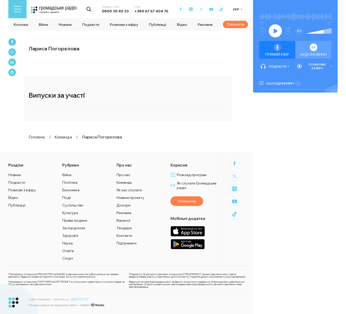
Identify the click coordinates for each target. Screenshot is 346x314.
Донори (123, 205)
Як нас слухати (129, 190)
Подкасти (90, 24)
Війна (43, 24)
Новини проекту (130, 197)
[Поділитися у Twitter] (12, 52)
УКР (236, 9)
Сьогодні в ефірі (280, 83)
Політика (70, 182)
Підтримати (127, 243)
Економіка (71, 190)
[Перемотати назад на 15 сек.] (262, 31)
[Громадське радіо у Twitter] (201, 9)
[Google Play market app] (187, 244)
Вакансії (123, 220)
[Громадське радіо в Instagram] (191, 9)
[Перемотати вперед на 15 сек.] (288, 31)
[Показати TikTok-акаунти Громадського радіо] (221, 9)
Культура (70, 213)
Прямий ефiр (277, 54)
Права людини (74, 220)
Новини (65, 24)
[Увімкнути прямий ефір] (275, 30)
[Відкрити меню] (17, 9)
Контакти (124, 235)
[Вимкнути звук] (299, 31)
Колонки (20, 24)
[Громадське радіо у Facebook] (181, 9)
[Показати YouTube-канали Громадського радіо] (211, 9)
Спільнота (235, 24)
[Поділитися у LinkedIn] (12, 62)
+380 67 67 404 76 (151, 11)
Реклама (205, 24)
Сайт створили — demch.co (49, 299)
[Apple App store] (187, 231)
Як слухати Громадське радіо (197, 185)
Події (66, 197)
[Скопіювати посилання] (12, 72)
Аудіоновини (313, 54)
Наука (67, 243)
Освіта (68, 250)
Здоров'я (70, 235)
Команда (124, 182)
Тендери (124, 228)
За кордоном (73, 228)
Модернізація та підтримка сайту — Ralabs (59, 305)
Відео (182, 24)
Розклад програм (191, 175)
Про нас (123, 175)
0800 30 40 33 (115, 11)
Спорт (67, 258)
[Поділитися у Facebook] (12, 42)
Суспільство (72, 205)
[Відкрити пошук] (89, 9)
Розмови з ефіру (124, 24)
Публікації (157, 24)
